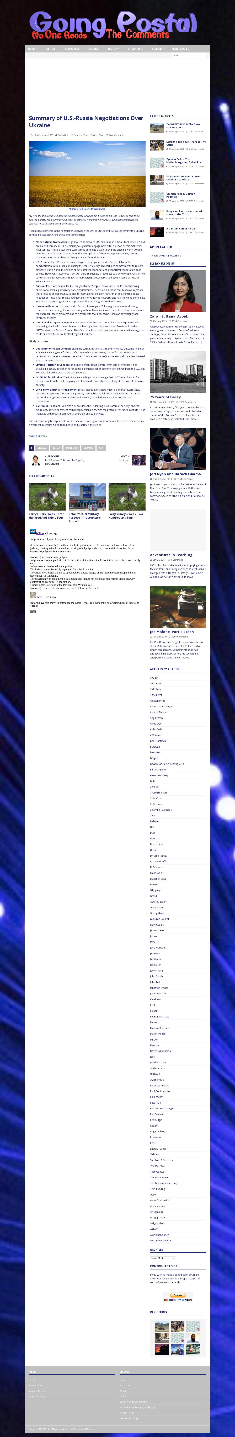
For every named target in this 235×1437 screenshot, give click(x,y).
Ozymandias (157, 1079)
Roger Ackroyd (158, 1131)
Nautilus (154, 1045)
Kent (152, 1005)
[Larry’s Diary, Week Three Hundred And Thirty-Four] (47, 497)
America (78, 135)
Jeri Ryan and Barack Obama (175, 474)
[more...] (197, 342)
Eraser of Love (158, 878)
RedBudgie (156, 1120)
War (101, 135)
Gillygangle (156, 890)
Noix (152, 1056)
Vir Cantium (156, 1211)
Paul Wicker (156, 1096)
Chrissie (154, 786)
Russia (56, 447)
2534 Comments (180, 321)
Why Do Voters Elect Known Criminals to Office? (183, 178)
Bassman (155, 752)
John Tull (155, 982)
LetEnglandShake (159, 1016)
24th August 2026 (176, 232)
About (123, 1390)
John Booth (156, 976)
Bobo (153, 781)
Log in (32, 1379)
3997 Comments (180, 636)
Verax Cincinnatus (160, 1200)
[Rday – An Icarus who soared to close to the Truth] (157, 215)
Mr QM (154, 1039)
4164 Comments (185, 478)
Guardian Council (159, 918)
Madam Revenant (160, 1028)
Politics (50, 48)
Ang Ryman (156, 718)
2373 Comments (196, 183)
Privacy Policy (127, 1412)
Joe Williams (156, 970)
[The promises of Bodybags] (177, 1349)
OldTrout (155, 1074)
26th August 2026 (176, 166)
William (154, 1229)
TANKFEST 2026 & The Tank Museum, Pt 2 (183, 126)
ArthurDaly (156, 729)
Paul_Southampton (160, 1091)
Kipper (153, 1010)
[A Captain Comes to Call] (157, 232)
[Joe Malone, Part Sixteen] (178, 607)
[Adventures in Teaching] (178, 530)
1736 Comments (196, 166)
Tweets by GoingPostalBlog (165, 255)
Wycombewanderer (161, 1240)
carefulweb (99, 208)
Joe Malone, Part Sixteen (172, 631)
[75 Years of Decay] (178, 372)
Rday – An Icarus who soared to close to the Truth (185, 213)
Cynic (153, 815)
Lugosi (153, 1022)
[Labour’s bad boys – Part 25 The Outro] (157, 145)
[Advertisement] (117, 89)
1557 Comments (196, 232)
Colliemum (156, 804)
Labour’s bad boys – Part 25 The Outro (186, 143)
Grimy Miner (157, 907)
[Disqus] (87, 570)
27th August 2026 (176, 131)
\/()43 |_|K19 (157, 1217)
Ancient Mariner (159, 712)
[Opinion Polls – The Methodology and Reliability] (157, 163)
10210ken (155, 689)
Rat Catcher (156, 1114)
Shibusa (154, 1154)
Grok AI (42, 447)
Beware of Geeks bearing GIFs (167, 763)
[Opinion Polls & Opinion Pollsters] (157, 197)
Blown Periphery (159, 775)
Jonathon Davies (159, 987)
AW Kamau (156, 735)
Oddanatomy (157, 1068)
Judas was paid (158, 993)
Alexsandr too (157, 700)
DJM (152, 838)
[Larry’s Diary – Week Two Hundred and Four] (127, 497)
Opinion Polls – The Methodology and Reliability (183, 160)
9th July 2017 (159, 559)
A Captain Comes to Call (181, 228)
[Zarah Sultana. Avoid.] (178, 291)
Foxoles (154, 884)
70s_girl (154, 677)
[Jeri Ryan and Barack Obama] (178, 449)
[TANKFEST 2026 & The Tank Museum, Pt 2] (157, 128)
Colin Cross (156, 798)
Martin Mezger (158, 1033)
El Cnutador (156, 867)
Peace (86, 135)
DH (152, 827)
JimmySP (155, 953)
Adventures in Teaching (171, 555)
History (113, 48)
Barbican (155, 746)
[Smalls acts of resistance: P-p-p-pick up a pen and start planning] (193, 1349)
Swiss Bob (63, 135)
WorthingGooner (159, 1234)
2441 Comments (117, 135)
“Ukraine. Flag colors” (79, 208)
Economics (72, 48)
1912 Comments (196, 218)
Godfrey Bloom (158, 901)
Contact (124, 1396)
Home (31, 48)
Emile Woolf (156, 873)
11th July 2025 (160, 321)
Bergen (154, 758)
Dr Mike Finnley (158, 855)
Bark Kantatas (158, 740)
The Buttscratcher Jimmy (164, 1183)
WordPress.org (37, 1396)
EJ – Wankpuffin (158, 861)
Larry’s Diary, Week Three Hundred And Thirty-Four (46, 515)
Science (94, 48)
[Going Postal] (113, 43)
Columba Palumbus (161, 809)
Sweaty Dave (157, 1165)
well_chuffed (157, 1223)
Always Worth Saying (161, 706)
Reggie (154, 1125)
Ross (153, 1143)
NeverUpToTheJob (160, 1051)
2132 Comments (196, 131)
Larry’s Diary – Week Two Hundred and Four (126, 515)
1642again (156, 683)
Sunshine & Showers (161, 1160)
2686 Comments (187, 402)
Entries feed (35, 1385)
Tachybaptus (157, 1171)
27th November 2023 (163, 402)
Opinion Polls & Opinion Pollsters (180, 195)
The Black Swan (159, 1177)
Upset (153, 1194)
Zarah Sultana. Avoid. (169, 316)
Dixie (153, 832)
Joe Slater (155, 964)
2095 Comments (196, 201)
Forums (157, 48)
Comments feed (37, 1390)
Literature (135, 48)
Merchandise (180, 48)
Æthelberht (156, 694)
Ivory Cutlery (157, 924)
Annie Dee (156, 723)
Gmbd (153, 896)
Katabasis (155, 999)
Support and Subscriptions (134, 1401)
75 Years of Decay (165, 397)
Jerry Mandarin (158, 947)
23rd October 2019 (162, 478)
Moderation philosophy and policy (137, 1407)
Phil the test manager (162, 1108)
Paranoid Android (159, 1085)
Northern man (158, 1062)
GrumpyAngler (158, 913)
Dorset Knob (157, 844)
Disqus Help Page (129, 1418)
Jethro (153, 936)
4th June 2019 (160, 636)
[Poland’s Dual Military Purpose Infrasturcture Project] (87, 497)
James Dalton (157, 930)
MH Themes (89, 1429)
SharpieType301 (159, 1148)
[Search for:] (189, 55)
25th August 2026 (176, 201)
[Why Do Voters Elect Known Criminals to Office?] (157, 180)
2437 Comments (196, 149)
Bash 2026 (125, 1385)
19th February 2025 (43, 135)
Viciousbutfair (157, 1206)
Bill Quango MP (158, 769)
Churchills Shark (158, 792)
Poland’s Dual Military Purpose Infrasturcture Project (85, 517)
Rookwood (156, 1137)
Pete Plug (155, 1102)
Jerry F (153, 941)
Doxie (153, 850)
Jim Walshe (156, 959)
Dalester (154, 821)
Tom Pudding (157, 1189)
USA (101, 447)
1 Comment (177, 559)
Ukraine (88, 447)
